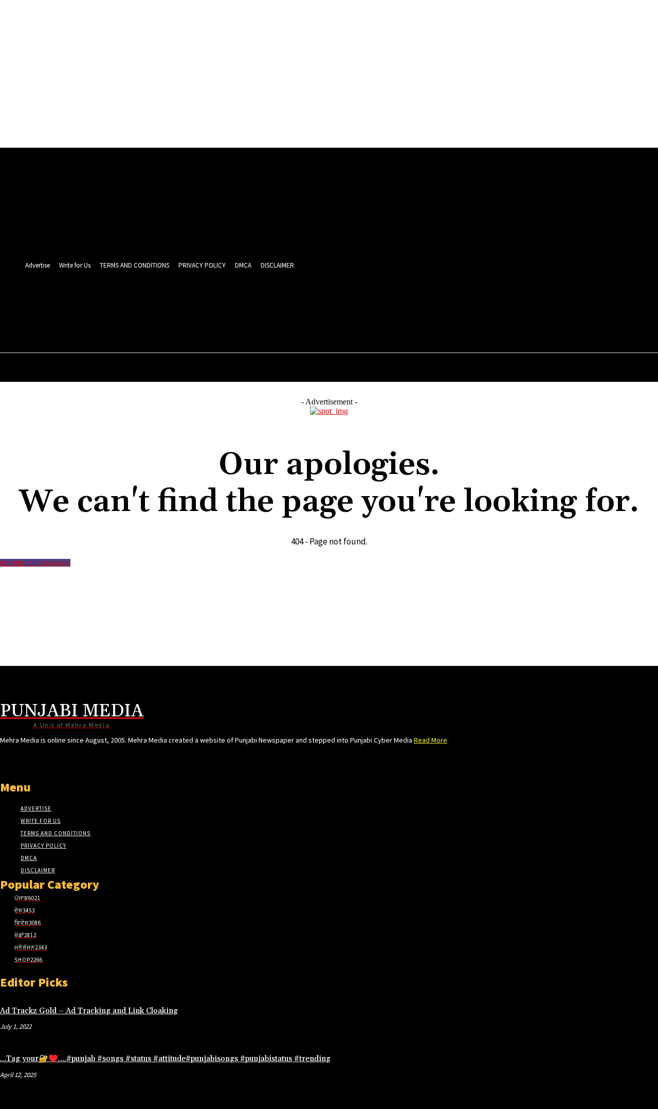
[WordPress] (422, 302)
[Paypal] (384, 302)
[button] (438, 324)
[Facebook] (327, 302)
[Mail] (365, 302)
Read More (430, 740)
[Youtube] (441, 302)
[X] (403, 302)
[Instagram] (346, 302)
